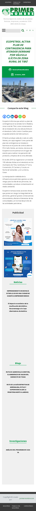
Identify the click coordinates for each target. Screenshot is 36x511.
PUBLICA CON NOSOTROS (16, 3)
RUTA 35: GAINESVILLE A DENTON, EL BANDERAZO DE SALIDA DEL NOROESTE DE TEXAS (18, 374)
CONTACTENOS (27, 2)
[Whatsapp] (20, 116)
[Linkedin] (12, 116)
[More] (24, 116)
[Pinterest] (16, 116)
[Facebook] (4, 116)
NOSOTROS (8, 2)
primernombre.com (26, 498)
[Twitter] (8, 116)
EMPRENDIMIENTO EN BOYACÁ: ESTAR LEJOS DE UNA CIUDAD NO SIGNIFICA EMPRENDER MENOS (18, 293)
